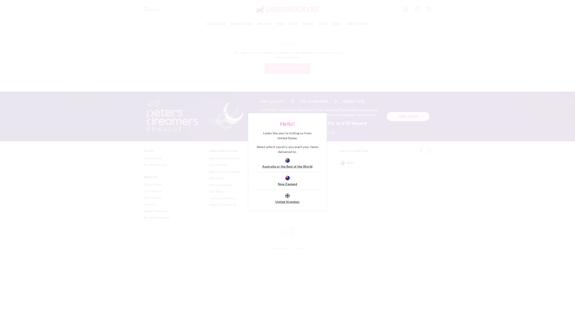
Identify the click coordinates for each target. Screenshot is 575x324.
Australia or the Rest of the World (287, 166)
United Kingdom (287, 202)
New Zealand (287, 184)
